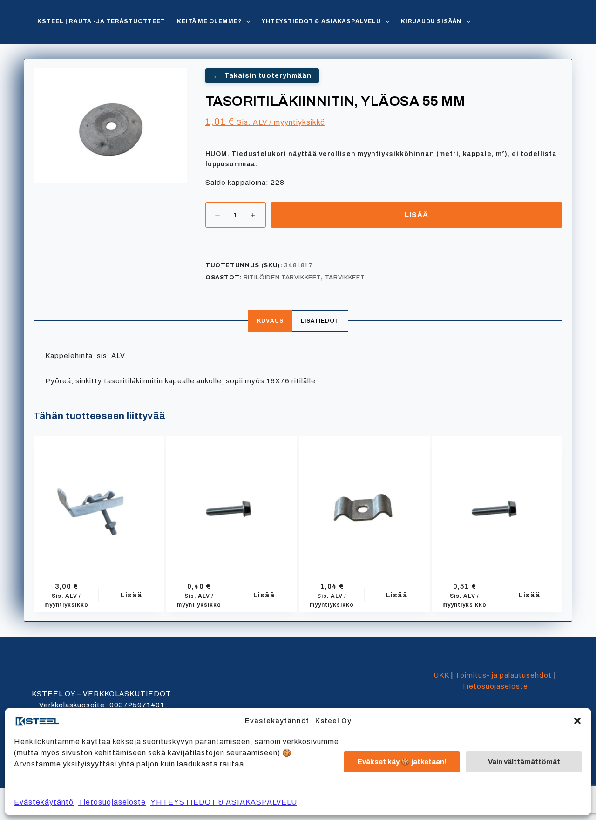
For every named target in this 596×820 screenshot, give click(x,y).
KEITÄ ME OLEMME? (209, 21)
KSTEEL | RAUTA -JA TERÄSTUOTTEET (101, 21)
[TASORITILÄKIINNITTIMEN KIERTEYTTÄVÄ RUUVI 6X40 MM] (231, 501)
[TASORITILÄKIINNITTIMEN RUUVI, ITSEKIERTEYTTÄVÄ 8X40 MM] (497, 501)
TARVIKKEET (345, 277)
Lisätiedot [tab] (320, 321)
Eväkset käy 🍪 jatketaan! (402, 762)
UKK (441, 675)
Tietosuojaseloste (112, 802)
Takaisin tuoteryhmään (262, 76)
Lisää (416, 214)
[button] (577, 720)
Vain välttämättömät (524, 762)
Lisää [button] (131, 595)
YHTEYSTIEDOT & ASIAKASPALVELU (223, 802)
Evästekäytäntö (44, 802)
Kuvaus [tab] (270, 321)
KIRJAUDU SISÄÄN (431, 21)
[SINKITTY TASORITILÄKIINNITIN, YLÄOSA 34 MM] (364, 501)
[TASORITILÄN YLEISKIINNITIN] (99, 501)
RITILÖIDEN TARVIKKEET (282, 277)
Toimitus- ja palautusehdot (503, 675)
